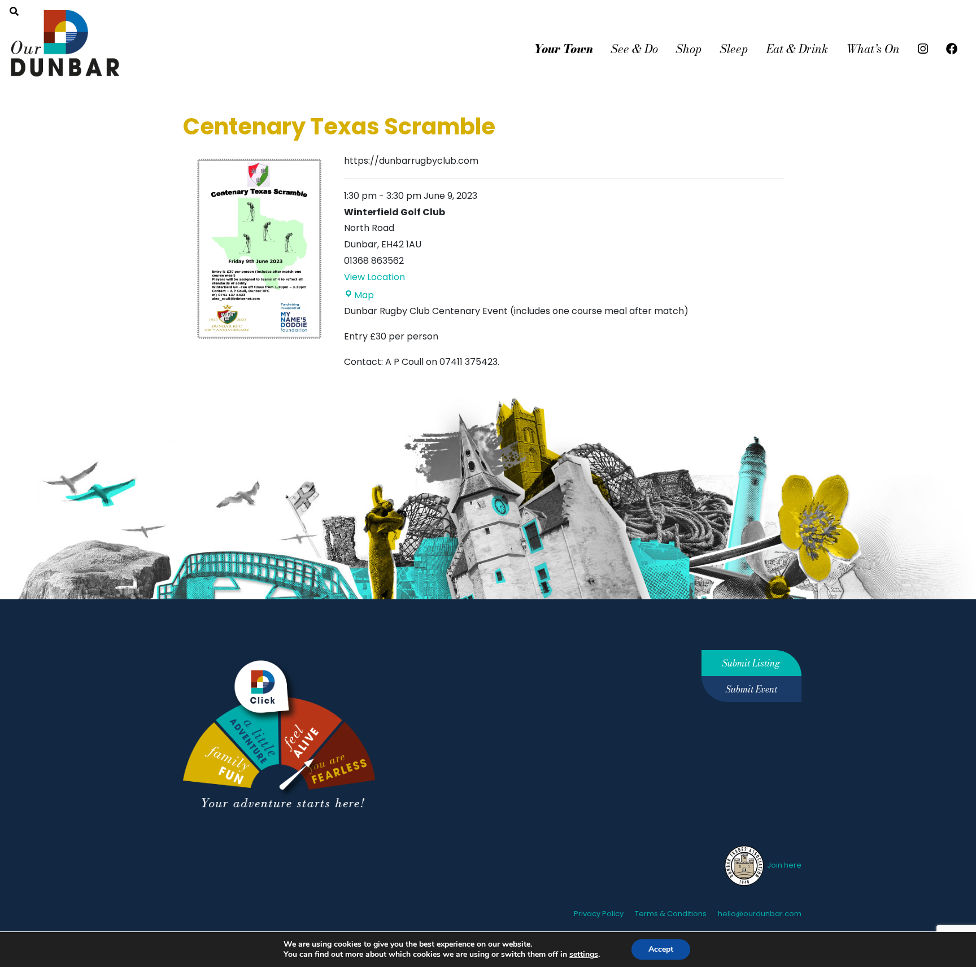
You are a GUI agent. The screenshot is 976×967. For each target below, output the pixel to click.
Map (364, 295)
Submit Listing (751, 663)
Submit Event (751, 689)
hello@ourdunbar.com (759, 913)
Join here (783, 865)
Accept (660, 949)
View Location (374, 277)
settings (583, 954)
